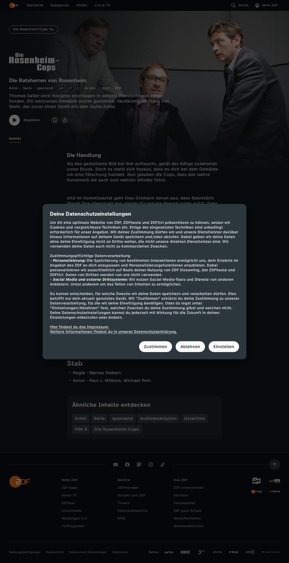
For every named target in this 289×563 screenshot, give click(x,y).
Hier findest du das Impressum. (79, 327)
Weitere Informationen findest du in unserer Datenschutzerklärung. (113, 331)
